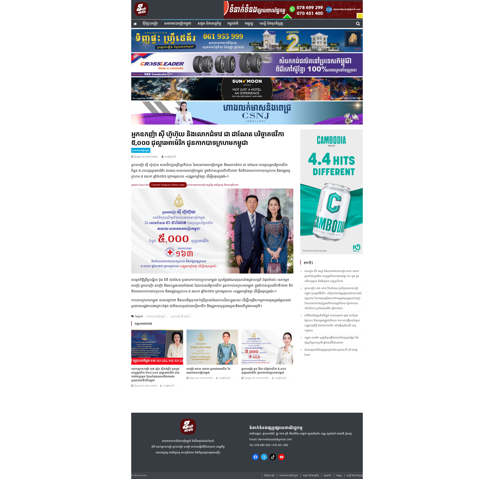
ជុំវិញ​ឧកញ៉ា (150, 23)
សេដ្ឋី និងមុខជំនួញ (271, 23)
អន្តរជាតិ (233, 23)
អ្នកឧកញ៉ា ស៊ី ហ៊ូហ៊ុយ (180, 316)
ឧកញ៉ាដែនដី (168, 385)
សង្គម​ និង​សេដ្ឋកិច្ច (209, 23)
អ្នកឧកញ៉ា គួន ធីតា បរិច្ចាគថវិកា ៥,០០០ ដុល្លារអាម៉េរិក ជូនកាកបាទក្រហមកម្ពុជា (263, 370)
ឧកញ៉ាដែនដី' (170, 156)
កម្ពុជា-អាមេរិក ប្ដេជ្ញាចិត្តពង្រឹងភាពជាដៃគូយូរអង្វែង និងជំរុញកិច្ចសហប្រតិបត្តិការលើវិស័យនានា (332, 340)
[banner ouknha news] (293, 9)
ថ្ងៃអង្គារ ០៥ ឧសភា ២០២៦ (146, 156)
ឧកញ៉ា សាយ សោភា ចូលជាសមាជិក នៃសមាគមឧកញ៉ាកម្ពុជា (208, 370)
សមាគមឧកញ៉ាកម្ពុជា (177, 23)
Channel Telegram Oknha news (168, 184)
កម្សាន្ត (249, 23)
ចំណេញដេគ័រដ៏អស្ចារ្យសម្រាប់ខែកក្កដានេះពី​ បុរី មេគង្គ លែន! (331, 352)
